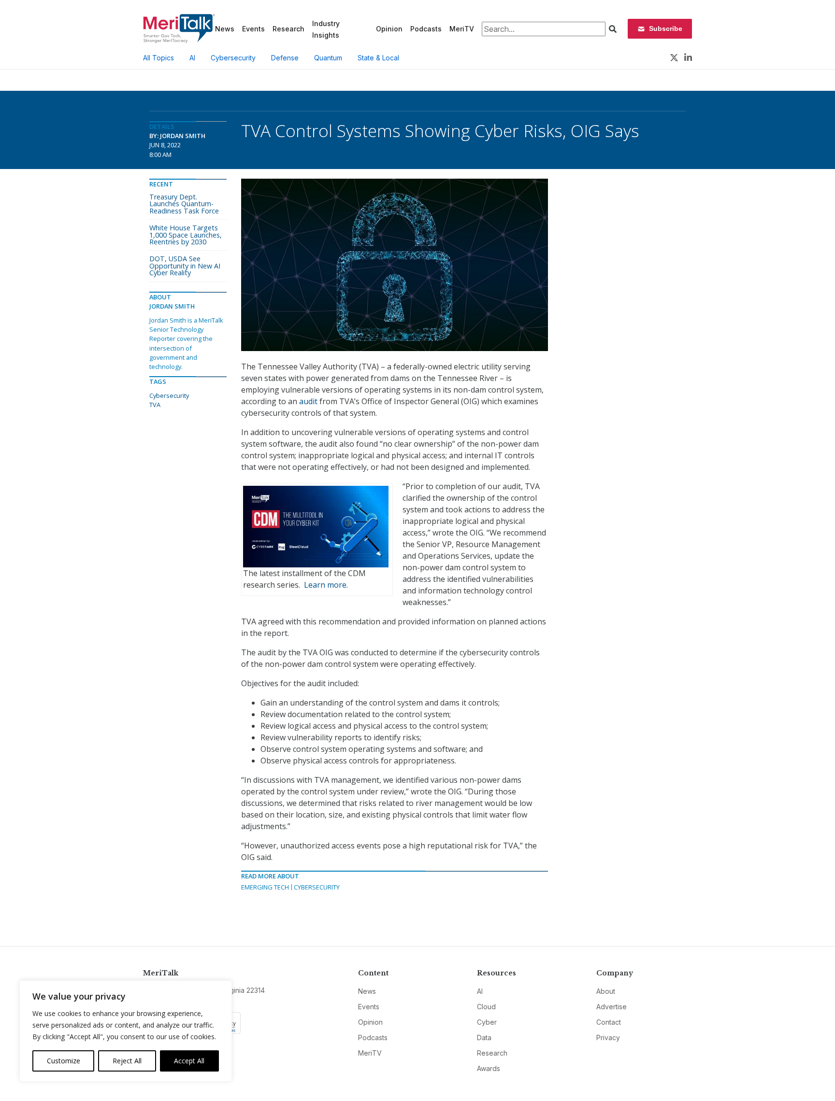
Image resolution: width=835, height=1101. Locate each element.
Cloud (486, 1006)
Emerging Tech (265, 887)
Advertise (611, 1006)
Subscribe (665, 28)
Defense (285, 58)
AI (192, 58)
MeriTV (461, 29)
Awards (488, 1068)
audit (308, 401)
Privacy (608, 1037)
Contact (608, 1022)
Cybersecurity (233, 58)
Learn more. (326, 584)
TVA (154, 404)
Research (288, 29)
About (605, 991)
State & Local (378, 58)
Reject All (127, 1060)
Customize (63, 1060)
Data (484, 1037)
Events (253, 29)
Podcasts (426, 29)
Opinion (389, 29)
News (224, 29)
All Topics (158, 58)
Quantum (328, 58)
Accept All (189, 1060)
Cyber (487, 1022)
